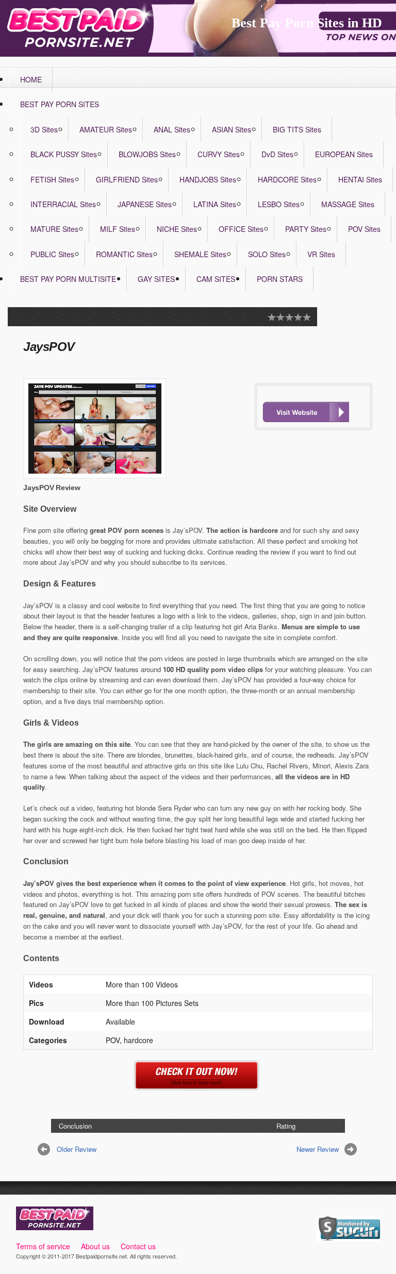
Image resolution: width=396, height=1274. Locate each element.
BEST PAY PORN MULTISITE (68, 279)
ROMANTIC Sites (124, 254)
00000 (305, 411)
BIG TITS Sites (297, 129)
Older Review (76, 1149)
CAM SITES (215, 279)
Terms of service (43, 1246)
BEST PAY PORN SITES (59, 104)
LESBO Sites (279, 204)
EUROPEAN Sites (344, 154)
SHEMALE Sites (200, 254)
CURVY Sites (218, 154)
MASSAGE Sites (347, 204)
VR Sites (321, 254)
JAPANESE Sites (145, 204)
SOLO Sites (267, 254)
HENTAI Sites (360, 179)
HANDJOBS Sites (207, 179)
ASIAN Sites (231, 129)
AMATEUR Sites (105, 129)
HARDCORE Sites (287, 179)
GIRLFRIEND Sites (127, 179)
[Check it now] (198, 1084)
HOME (31, 79)
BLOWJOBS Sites (147, 154)
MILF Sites (117, 229)
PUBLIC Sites (52, 254)
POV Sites (364, 229)
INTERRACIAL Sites (63, 204)
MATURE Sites (54, 229)
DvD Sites (277, 154)
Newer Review (317, 1149)
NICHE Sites (177, 229)
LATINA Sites (214, 204)
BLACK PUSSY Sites (63, 154)
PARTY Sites (305, 229)
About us (95, 1246)
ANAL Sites (172, 129)
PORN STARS (280, 279)
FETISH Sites (52, 179)
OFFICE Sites (241, 229)
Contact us (138, 1246)
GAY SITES (156, 279)
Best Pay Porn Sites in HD (307, 22)
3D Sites (44, 129)
